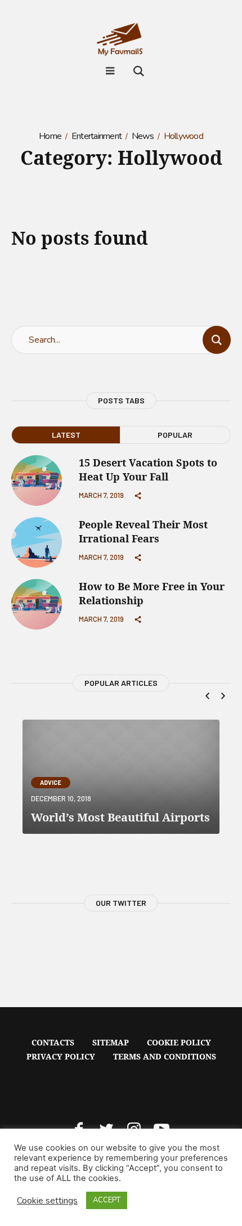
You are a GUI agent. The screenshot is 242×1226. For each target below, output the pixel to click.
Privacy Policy (60, 1056)
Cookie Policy (179, 1042)
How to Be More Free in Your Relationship (152, 593)
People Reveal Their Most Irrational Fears (143, 531)
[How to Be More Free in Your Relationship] (36, 603)
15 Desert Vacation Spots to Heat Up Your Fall (148, 469)
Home (50, 136)
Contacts (53, 1042)
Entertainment (96, 136)
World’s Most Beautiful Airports (120, 817)
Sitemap (110, 1042)
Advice (50, 782)
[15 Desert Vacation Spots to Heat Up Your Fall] (36, 479)
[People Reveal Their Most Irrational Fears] (36, 541)
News (143, 136)
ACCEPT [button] (106, 1200)
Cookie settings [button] (47, 1200)
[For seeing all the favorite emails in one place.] (121, 41)
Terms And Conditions (164, 1056)
